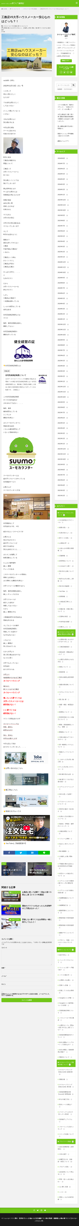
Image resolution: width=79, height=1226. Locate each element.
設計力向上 (64, 955)
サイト (3, 984)
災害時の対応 (64, 616)
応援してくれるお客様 (66, 991)
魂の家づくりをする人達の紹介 (66, 780)
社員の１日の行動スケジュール (66, 817)
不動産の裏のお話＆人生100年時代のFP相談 (66, 866)
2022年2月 (63, 438)
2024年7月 (63, 288)
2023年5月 (63, 360)
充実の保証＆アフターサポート (66, 738)
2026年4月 (63, 179)
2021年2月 (62, 495)
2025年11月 (63, 205)
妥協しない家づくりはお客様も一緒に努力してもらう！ (37, 920)
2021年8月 (63, 469)
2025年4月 (63, 241)
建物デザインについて (66, 934)
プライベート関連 (66, 1141)
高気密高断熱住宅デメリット (66, 1036)
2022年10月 (63, 397)
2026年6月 (63, 168)
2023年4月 (63, 366)
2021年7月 (63, 475)
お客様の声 (64, 543)
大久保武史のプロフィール (66, 521)
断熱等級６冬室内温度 (66, 926)
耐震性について (65, 712)
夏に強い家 (64, 699)
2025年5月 (63, 236)
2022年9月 (63, 402)
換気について (64, 667)
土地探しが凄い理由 (65, 857)
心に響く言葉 (64, 1187)
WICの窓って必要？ (65, 795)
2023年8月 (63, 345)
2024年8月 (63, 283)
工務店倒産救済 (65, 647)
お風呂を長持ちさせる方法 (66, 660)
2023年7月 (63, 350)
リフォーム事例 (65, 838)
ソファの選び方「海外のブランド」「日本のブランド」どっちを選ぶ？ (66, 107)
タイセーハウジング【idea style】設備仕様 (65, 1072)
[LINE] (44, 853)
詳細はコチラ (65, 60)
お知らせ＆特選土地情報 (66, 549)
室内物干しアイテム (65, 1120)
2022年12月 (63, 386)
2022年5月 (63, 423)
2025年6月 (63, 231)
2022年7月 (63, 412)
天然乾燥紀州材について (66, 1011)
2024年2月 (63, 314)
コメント (4, 947)
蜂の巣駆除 (64, 851)
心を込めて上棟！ (66, 566)
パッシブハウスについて (66, 961)
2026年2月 (63, 189)
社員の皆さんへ (65, 533)
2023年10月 (63, 335)
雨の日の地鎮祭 (65, 586)
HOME (5, 9)
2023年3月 (63, 371)
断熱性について (65, 732)
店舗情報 (63, 555)
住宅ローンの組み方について (66, 874)
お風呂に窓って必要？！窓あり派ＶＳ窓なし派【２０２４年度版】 (37, 893)
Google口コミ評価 (66, 998)
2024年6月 (63, 293)
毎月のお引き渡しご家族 (66, 580)
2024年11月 (63, 267)
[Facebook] (9, 853)
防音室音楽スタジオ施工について (66, 718)
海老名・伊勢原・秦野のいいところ (66, 825)
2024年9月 (63, 277)
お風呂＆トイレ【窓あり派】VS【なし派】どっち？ (66, 1027)
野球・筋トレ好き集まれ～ (66, 1180)
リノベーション (68, 89)
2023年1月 (63, 381)
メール (4, 976)
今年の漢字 (64, 1154)
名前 (3, 968)
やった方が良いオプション (66, 768)
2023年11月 (63, 329)
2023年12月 (63, 324)
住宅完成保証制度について (15, 375)
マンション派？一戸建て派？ (66, 969)
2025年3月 (63, 246)
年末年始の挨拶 (65, 621)
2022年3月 (63, 433)
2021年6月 (63, 480)
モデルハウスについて (66, 693)
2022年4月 (63, 428)
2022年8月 (63, 407)
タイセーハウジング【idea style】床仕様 (65, 1086)
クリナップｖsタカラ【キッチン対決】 (65, 1113)
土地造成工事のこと (65, 603)
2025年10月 (63, 210)
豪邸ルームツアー (63, 141)
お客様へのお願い (15, 919)
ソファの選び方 (65, 975)
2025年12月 (63, 200)
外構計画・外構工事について (66, 610)
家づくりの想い (65, 538)
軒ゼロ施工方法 (65, 1099)
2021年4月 (62, 485)
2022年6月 (63, 418)
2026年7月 (63, 163)
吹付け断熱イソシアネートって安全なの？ (66, 1043)
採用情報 (63, 596)
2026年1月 (63, 194)
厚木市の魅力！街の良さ (66, 810)
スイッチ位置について (66, 1135)
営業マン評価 (64, 985)
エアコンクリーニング (66, 788)
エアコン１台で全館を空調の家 (66, 891)
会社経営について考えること (66, 1173)
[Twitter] (21, 853)
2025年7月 (63, 226)
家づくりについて (15, 9)
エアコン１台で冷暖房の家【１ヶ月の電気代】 (66, 883)
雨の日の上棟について (66, 572)
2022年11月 (63, 392)
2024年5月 (63, 298)
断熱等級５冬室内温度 (66, 919)
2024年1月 (63, 319)
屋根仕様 (63, 1079)
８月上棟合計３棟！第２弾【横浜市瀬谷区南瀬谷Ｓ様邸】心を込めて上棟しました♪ (66, 117)
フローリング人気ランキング (66, 1128)
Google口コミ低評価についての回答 (66, 1004)
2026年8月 (63, 158)
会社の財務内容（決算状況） (66, 1148)
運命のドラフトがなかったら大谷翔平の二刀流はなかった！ (37, 907)
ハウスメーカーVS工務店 (30, 9)
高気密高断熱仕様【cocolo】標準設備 (65, 1093)
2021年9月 (63, 464)
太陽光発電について (65, 832)
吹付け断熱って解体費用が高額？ (66, 1051)
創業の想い (64, 527)
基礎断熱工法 (64, 905)
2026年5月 (63, 174)
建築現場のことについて (66, 911)
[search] (73, 85)
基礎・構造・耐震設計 (66, 706)
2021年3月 (62, 490)
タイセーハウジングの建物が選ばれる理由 (66, 633)
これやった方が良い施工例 (66, 760)
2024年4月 (63, 303)
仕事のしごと (64, 627)
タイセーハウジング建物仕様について (66, 1063)
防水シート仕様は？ (65, 1105)
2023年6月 (63, 355)
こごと (62, 1192)
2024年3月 (63, 309)
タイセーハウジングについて (66, 514)
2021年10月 (63, 459)
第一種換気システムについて (66, 746)
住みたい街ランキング (66, 845)
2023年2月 (63, 376)
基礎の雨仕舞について (66, 685)
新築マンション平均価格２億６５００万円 (66, 135)
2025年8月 (63, 220)
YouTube (63, 591)
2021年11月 (63, 454)
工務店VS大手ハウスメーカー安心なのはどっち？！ (54, 9)
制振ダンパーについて (66, 753)
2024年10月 (63, 272)
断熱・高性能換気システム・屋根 (66, 726)
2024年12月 (63, 262)
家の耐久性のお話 (66, 774)
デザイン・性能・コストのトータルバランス (66, 942)
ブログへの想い (65, 1167)
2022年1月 (63, 443)
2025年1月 (63, 257)
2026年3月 (63, 184)
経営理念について (66, 561)
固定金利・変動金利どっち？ (66, 653)
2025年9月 (63, 215)
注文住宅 (60, 89)
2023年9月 (63, 340)
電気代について (65, 1057)
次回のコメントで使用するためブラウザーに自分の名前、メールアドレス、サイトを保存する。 (26, 994)
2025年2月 (63, 251)
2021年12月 (63, 449)
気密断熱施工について (66, 899)
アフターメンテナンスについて (66, 803)
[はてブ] (32, 853)
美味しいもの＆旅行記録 (66, 1198)
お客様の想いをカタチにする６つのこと (66, 640)
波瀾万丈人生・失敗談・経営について (65, 1160)
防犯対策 (63, 672)
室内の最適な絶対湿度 (66, 678)
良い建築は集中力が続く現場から (66, 127)
